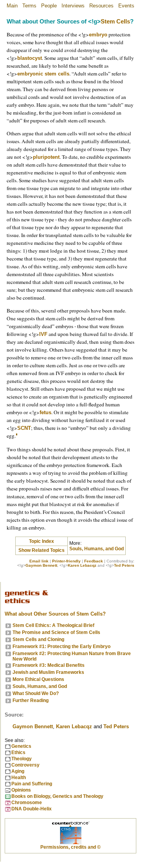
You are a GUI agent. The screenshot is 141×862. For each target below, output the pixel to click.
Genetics (21, 746)
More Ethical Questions (38, 679)
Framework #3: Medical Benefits (49, 665)
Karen (74, 726)
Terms (29, 6)
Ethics (18, 752)
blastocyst (29, 58)
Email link (39, 561)
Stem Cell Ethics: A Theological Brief (53, 625)
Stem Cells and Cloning (38, 639)
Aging (17, 771)
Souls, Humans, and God (96, 548)
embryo (98, 35)
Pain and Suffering (31, 784)
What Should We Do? (36, 693)
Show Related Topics (41, 550)
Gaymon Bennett (41, 565)
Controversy (25, 765)
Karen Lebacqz (82, 565)
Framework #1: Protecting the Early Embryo (61, 646)
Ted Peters (124, 565)
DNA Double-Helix (31, 809)
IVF (43, 334)
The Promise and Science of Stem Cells (56, 632)
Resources (101, 6)
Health (18, 777)
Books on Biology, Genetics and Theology (57, 796)
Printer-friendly (66, 561)
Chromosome (26, 802)
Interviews (73, 6)
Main (12, 6)
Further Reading (31, 700)
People (49, 6)
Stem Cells (115, 21)
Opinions (21, 790)
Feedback (93, 561)
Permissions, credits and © (70, 847)
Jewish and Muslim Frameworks (48, 672)
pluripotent (46, 157)
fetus (45, 412)
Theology (21, 758)
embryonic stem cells (43, 74)
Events (126, 6)
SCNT (24, 428)
